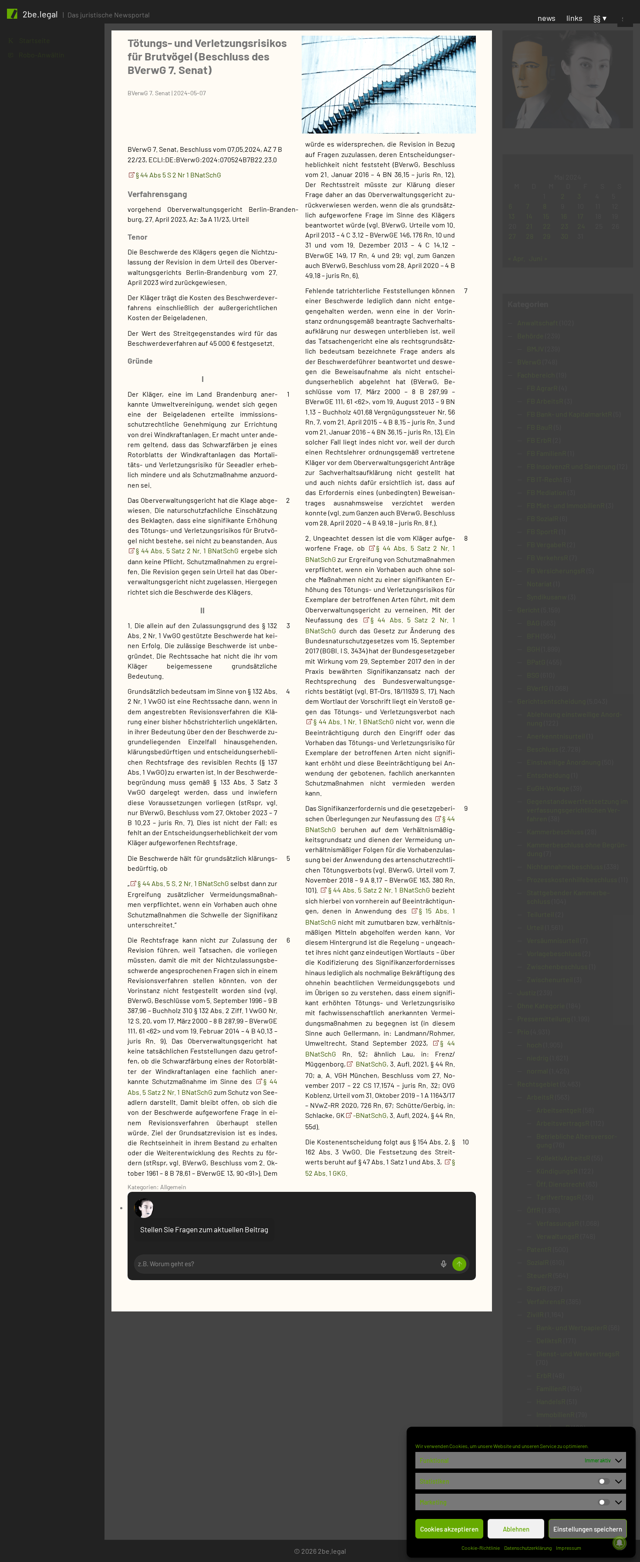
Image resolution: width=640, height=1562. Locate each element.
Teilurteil (540, 914)
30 (564, 236)
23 (564, 226)
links (574, 18)
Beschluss (543, 749)
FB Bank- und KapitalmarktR (569, 414)
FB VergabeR (546, 544)
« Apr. (516, 258)
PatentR (539, 1249)
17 (580, 216)
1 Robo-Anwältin (36, 54)
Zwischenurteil (550, 979)
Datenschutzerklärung (528, 1548)
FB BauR (539, 427)
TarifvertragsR (558, 1197)
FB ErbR (539, 440)
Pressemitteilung (543, 1018)
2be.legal (40, 14)
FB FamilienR (546, 453)
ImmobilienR (555, 1414)
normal (537, 1071)
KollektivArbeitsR (563, 1158)
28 (529, 236)
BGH (533, 649)
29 (546, 236)
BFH (533, 636)
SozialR (538, 1262)
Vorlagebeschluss (554, 953)
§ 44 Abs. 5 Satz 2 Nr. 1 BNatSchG (188, 550)
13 (512, 216)
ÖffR (534, 1210)
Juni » (538, 258)
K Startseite (29, 40)
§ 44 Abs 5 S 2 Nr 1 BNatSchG (178, 175)
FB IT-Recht (545, 479)
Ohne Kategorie (541, 1005)
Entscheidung (548, 775)
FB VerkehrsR (547, 557)
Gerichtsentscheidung (551, 701)
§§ (596, 18)
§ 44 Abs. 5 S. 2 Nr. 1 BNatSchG (184, 883)
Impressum (568, 1548)
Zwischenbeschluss (557, 966)
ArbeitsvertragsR (562, 1123)
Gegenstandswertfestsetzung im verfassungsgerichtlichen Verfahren (577, 810)
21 (529, 226)
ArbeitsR (540, 1097)
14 (529, 216)
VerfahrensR (546, 1301)
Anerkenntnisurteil (556, 736)
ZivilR (535, 1314)
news (547, 18)
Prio (523, 1031)
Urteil (535, 927)
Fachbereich (536, 375)
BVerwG (529, 362)
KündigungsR (557, 1171)
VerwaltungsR (557, 1236)
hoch (534, 1044)
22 (547, 226)
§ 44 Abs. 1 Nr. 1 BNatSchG (354, 721)
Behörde (530, 335)
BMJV (535, 349)
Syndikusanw (547, 596)
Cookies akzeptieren (449, 1529)
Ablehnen (516, 1529)
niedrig (538, 1058)
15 (546, 216)
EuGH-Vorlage (548, 788)
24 (581, 226)
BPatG (536, 662)
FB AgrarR (542, 388)
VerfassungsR (557, 1223)
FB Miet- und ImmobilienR (566, 505)
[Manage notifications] (620, 1543)
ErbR (544, 1375)
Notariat (539, 583)
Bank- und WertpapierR (571, 1327)
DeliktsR (549, 1340)
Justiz (526, 992)
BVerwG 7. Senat (149, 93)
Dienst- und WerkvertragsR (578, 1353)
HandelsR (551, 1401)
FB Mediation (546, 492)
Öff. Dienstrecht (560, 1184)
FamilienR (551, 1388)
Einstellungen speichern (587, 1529)
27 (512, 236)
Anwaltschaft (537, 322)
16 (564, 216)
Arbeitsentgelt (559, 1110)
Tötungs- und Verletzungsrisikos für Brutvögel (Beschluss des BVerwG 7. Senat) (207, 56)
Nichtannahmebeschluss (565, 866)
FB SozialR (543, 518)
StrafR (536, 1288)
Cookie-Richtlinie (480, 1548)
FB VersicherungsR (556, 570)
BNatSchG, (371, 1064)
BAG (533, 623)
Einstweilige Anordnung (564, 762)
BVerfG (537, 688)
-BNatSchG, (370, 1115)
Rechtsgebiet (538, 1084)
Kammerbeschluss (555, 831)
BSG (533, 675)
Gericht (528, 609)
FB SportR (542, 531)
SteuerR (539, 1275)
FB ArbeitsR (545, 401)
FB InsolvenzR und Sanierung (571, 466)
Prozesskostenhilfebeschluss (572, 879)
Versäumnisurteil (553, 940)
